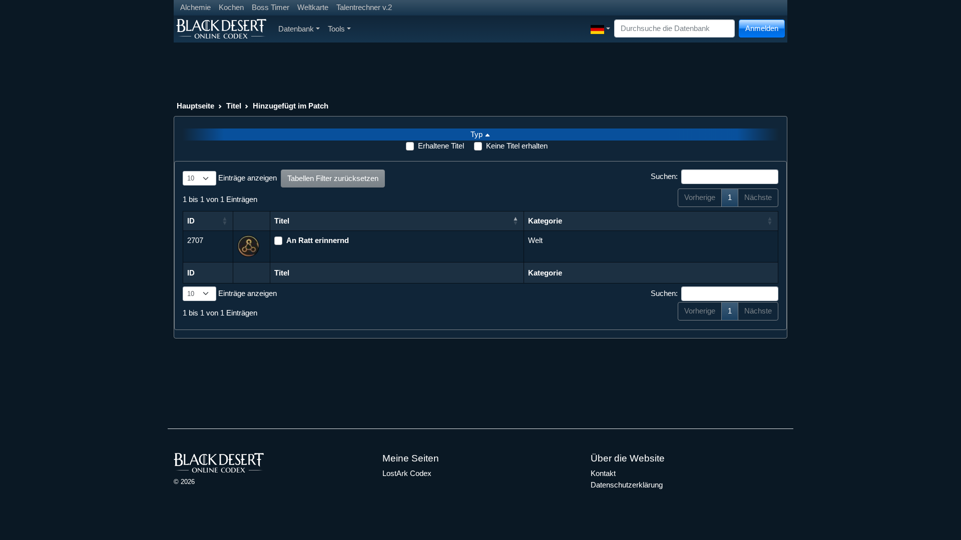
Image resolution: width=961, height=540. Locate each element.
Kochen (231, 7)
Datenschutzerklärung (627, 484)
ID (191, 220)
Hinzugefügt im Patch (290, 106)
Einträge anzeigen (246, 178)
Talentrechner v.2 (364, 7)
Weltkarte (312, 7)
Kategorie (545, 220)
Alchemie (195, 7)
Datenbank (296, 28)
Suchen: (664, 176)
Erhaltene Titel (441, 146)
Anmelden (761, 28)
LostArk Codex (406, 473)
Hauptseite (195, 106)
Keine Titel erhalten (517, 146)
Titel (233, 106)
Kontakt (603, 473)
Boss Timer (270, 7)
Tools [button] (336, 28)
